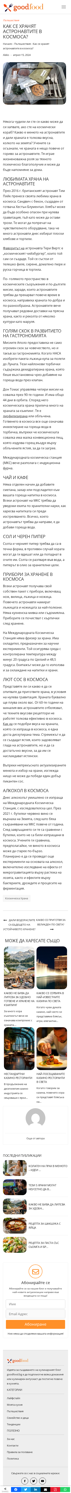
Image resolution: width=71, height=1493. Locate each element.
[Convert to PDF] (55, 1489)
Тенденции (13, 1424)
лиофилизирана (15, 416)
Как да (8, 724)
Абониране (35, 1324)
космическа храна (16, 898)
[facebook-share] (24, 1481)
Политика (13, 1458)
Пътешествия (11, 20)
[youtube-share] (42, 1481)
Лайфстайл (13, 1398)
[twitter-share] (33, 1481)
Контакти (12, 1445)
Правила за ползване (20, 1452)
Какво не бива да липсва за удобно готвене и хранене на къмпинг (19, 999)
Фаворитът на (13, 248)
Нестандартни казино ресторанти (18, 1076)
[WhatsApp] (65, 1489)
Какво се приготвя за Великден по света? (50, 922)
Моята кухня (14, 1404)
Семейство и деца (18, 1418)
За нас (11, 1439)
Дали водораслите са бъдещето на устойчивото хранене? (19, 924)
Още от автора (35, 1138)
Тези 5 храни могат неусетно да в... (42, 1187)
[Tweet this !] (26, 1489)
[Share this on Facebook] (16, 1489)
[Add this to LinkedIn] (36, 1489)
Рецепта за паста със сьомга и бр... (44, 1245)
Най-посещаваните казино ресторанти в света (50, 1078)
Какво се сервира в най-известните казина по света (50, 997)
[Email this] (45, 1489)
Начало (7, 44)
